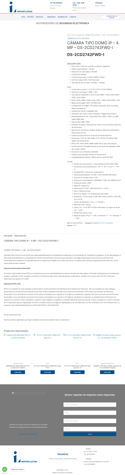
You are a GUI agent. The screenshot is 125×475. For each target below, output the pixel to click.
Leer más (18, 372)
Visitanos (98, 3)
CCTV (73, 35)
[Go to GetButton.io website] (5, 473)
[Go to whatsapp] (4, 469)
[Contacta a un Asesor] (103, 17)
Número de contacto (69, 417)
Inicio (69, 35)
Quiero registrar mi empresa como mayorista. (90, 394)
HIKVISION (80, 35)
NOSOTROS (30, 17)
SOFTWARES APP (63, 17)
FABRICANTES (51, 17)
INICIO (23, 17)
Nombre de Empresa (70, 401)
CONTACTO (73, 17)
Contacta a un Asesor (111, 16)
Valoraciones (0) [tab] (20, 236)
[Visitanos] (92, 4)
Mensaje (66, 425)
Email (65, 409)
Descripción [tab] (8, 236)
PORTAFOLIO (39, 17)
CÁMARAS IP (71, 38)
